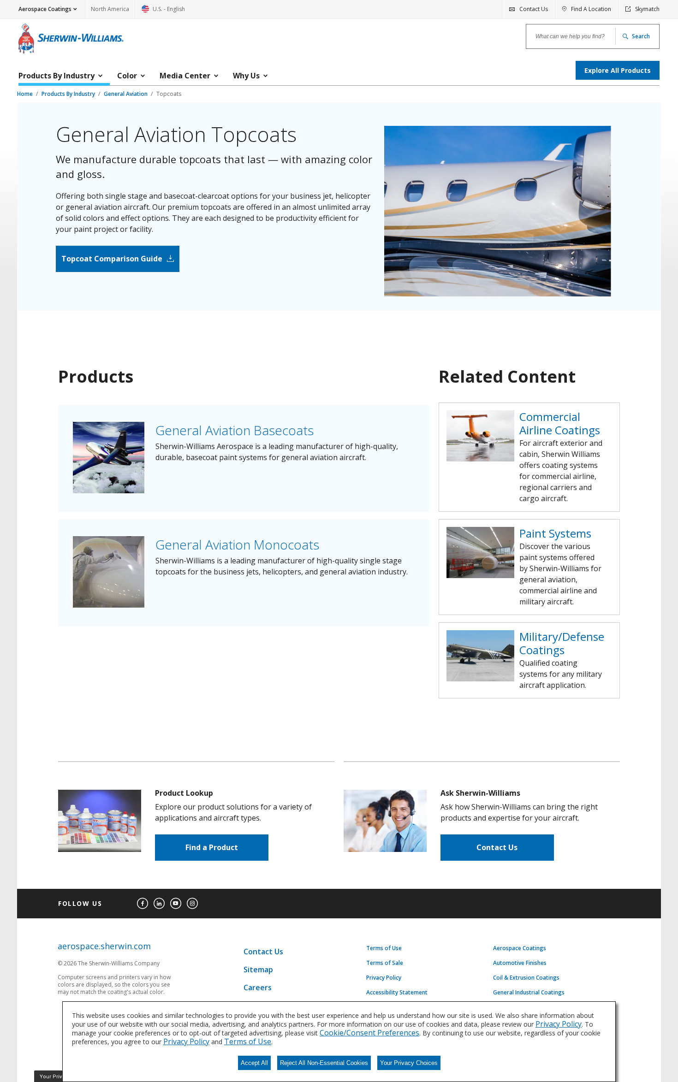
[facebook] (142, 903)
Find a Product (211, 847)
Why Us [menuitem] (246, 76)
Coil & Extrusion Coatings (526, 977)
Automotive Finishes (520, 963)
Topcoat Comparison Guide (111, 259)
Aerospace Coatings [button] (44, 9)
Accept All (254, 1062)
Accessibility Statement (397, 992)
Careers (258, 987)
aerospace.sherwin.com (104, 946)
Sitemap (258, 969)
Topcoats (168, 94)
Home (25, 94)
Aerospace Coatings (519, 948)
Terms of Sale (384, 963)
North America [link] (110, 9)
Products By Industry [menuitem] (56, 76)
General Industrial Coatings (529, 992)
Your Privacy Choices (409, 1062)
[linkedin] (159, 903)
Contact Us (496, 847)
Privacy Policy (383, 977)
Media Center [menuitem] (185, 76)
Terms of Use (384, 948)
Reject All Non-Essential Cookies (324, 1062)
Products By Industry (69, 94)
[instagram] (192, 903)
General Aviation (126, 94)
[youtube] (175, 903)
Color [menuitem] (127, 76)
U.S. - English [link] (163, 11)
